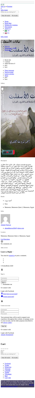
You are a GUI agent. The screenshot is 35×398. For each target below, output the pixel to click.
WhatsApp (8, 367)
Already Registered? (7, 335)
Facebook (8, 363)
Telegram (7, 369)
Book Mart (8, 23)
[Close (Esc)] (1, 348)
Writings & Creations (11, 25)
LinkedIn (7, 370)
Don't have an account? (9, 294)
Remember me (7, 284)
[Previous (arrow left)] (1, 350)
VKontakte (8, 374)
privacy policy (7, 322)
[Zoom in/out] (7, 348)
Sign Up (4, 326)
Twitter (7, 365)
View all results (6, 15)
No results (15, 15)
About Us (8, 28)
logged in (12, 255)
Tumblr (7, 372)
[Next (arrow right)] (3, 350)
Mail (6, 376)
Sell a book (4, 10)
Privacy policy (13, 386)
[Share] (3, 348)
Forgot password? (7, 296)
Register (9, 6)
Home (6, 21)
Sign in (3, 6)
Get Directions (5, 239)
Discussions (8, 27)
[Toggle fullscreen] (5, 348)
